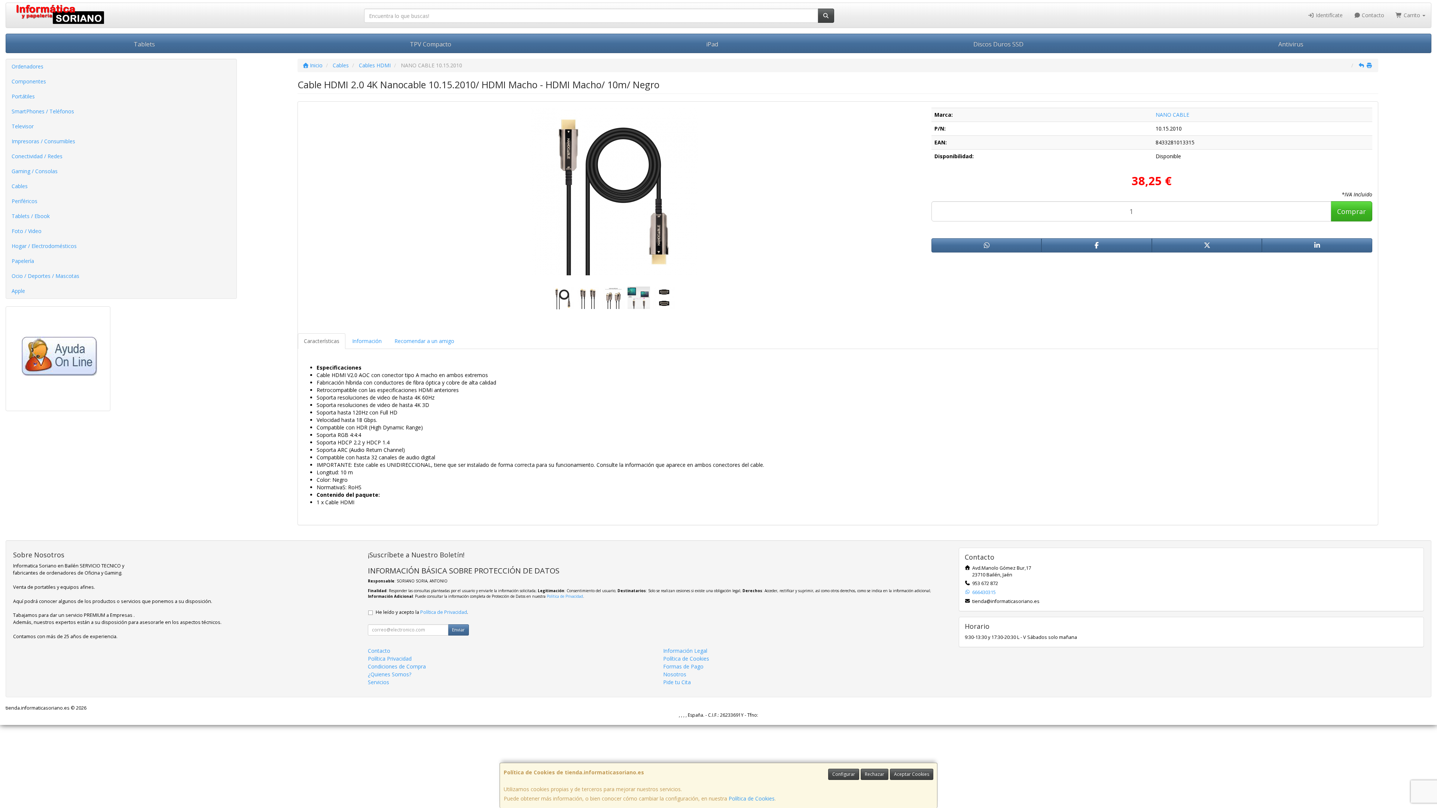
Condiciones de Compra (397, 666)
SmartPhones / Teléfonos (43, 111)
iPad (712, 44)
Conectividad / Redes (37, 156)
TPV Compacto (430, 44)
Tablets (144, 44)
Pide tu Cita (677, 682)
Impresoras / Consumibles (43, 141)
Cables (20, 186)
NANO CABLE (1172, 114)
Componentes (29, 81)
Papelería (23, 260)
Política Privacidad (390, 658)
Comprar (1351, 211)
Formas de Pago (683, 666)
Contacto (1372, 15)
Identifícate (1328, 15)
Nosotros (674, 674)
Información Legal (685, 650)
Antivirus (1290, 44)
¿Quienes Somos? (389, 674)
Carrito (1412, 15)
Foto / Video (27, 231)
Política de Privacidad (565, 596)
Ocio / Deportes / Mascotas (45, 275)
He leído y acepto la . (422, 612)
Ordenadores (27, 66)
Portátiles (23, 96)
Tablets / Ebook (31, 216)
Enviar (458, 630)
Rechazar (874, 774)
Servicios (378, 682)
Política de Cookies (752, 798)
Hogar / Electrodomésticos (44, 246)
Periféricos (24, 201)
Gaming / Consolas (35, 171)
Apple (18, 290)
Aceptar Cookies (911, 774)
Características (321, 341)
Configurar (843, 774)
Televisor (23, 126)
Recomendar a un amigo (424, 341)
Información (367, 341)
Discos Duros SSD (998, 44)
